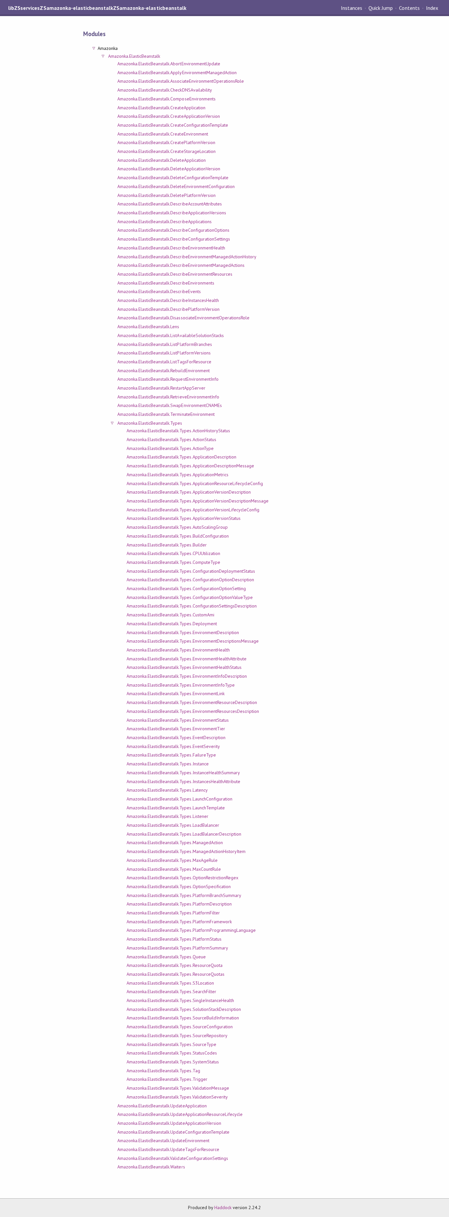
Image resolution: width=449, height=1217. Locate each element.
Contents (409, 8)
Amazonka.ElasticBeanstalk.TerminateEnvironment (166, 414)
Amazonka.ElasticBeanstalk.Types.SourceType (171, 1044)
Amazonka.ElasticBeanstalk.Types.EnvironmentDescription (183, 632)
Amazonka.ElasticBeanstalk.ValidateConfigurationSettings (172, 1158)
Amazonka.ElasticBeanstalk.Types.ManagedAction (175, 842)
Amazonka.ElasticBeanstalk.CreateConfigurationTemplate (172, 125)
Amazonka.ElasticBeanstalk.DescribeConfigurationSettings (173, 239)
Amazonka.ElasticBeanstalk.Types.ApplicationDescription (181, 457)
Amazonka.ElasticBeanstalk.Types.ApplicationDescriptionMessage (190, 466)
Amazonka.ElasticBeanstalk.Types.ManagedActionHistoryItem (186, 851)
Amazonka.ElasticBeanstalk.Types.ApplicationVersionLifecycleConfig (193, 510)
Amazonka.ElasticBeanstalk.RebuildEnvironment (163, 371)
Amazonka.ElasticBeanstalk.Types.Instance (168, 764)
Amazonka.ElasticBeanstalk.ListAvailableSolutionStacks (170, 335)
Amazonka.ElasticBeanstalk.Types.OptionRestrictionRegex (182, 878)
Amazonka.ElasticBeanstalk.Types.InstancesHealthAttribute (183, 781)
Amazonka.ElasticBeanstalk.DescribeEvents (159, 291)
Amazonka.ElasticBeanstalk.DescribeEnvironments (165, 283)
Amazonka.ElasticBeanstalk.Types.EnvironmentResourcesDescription (193, 711)
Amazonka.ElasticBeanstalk (134, 56)
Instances (351, 8)
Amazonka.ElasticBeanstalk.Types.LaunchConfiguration (179, 799)
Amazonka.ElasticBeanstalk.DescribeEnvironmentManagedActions (181, 265)
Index (432, 8)
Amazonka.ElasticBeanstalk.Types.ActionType (170, 448)
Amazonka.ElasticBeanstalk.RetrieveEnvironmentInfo (168, 397)
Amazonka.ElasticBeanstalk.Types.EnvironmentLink (176, 693)
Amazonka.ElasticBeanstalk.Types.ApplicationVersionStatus (184, 518)
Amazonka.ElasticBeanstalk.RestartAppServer (161, 388)
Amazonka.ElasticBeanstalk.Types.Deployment (172, 624)
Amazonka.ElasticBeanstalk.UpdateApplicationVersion (169, 1123)
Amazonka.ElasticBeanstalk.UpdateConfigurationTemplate (173, 1132)
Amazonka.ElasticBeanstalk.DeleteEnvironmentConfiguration (176, 186)
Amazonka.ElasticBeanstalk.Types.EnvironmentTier (176, 729)
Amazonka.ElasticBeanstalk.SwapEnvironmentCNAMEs (169, 405)
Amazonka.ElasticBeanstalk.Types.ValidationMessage (178, 1088)
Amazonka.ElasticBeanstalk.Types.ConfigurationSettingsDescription (192, 606)
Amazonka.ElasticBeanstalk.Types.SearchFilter (171, 991)
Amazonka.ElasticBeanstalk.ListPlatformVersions (164, 353)
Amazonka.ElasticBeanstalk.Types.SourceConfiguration (180, 1027)
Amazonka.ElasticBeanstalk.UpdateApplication (162, 1106)
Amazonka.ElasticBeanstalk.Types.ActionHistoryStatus (178, 431)
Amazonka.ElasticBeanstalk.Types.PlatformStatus (174, 939)
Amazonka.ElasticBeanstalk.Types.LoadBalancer (173, 825)
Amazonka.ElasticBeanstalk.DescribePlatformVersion (168, 309)
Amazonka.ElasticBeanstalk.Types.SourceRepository (177, 1035)
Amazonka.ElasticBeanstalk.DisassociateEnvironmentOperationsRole (183, 318)
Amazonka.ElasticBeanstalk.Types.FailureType (171, 755)
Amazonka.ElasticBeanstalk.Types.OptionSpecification (179, 886)
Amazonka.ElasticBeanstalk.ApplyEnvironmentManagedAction (177, 72)
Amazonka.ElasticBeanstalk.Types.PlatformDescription (179, 904)
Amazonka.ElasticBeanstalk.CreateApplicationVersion (168, 116)
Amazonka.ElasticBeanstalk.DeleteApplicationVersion (168, 169)
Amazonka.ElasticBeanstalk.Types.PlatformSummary (177, 948)
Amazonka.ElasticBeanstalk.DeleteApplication (161, 160)
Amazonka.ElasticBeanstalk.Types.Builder (167, 545)
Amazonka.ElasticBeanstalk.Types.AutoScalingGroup (177, 527)
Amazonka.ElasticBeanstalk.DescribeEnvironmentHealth (171, 248)
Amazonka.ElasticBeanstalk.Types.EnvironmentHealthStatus (184, 667)
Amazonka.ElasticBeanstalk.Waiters (151, 1167)
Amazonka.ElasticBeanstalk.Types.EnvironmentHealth (178, 650)
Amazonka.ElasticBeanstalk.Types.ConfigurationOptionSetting (186, 588)
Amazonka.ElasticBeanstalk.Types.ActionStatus (171, 439)
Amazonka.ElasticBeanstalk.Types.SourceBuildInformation (183, 1018)
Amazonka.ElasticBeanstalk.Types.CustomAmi (170, 615)
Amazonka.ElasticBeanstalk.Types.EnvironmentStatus (178, 720)
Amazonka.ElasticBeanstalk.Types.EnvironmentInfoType (181, 685)
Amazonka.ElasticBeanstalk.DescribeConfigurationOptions (173, 230)
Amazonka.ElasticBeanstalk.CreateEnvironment (162, 134)
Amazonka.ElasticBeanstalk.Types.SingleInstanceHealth (180, 1000)
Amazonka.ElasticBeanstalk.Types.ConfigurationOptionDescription (190, 580)
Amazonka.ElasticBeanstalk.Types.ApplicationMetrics (177, 475)
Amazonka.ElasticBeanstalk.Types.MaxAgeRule (172, 860)
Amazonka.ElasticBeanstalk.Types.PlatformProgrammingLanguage (191, 930)
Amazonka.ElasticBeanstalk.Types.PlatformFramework (179, 922)
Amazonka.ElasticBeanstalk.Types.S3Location (170, 983)
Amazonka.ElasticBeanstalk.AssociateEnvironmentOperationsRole (180, 81)
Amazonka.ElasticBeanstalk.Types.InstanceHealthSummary (183, 773)
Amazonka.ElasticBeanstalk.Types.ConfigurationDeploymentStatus (191, 571)
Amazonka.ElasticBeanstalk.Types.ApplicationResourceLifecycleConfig (195, 483)
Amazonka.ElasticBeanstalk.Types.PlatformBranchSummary (184, 895)
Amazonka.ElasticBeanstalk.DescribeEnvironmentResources (174, 274)
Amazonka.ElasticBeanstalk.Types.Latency (167, 790)
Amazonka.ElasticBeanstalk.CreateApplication (161, 108)
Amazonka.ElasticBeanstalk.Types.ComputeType (173, 562)
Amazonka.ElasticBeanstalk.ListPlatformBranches (164, 344)
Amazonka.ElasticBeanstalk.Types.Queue (166, 957)
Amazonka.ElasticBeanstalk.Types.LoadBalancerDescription (184, 834)
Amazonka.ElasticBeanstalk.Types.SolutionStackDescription (184, 1009)
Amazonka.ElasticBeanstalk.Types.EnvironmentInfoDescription (187, 676)
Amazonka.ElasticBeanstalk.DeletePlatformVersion (166, 195)
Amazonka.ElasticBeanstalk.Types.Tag (163, 1071)
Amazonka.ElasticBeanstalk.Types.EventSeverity (173, 746)
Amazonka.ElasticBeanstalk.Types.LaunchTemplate (176, 808)
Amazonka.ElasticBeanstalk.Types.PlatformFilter (173, 913)
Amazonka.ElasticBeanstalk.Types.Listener (167, 816)
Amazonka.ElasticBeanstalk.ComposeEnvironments (166, 99)
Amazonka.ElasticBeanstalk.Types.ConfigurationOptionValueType (190, 597)
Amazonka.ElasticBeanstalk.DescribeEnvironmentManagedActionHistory (187, 257)
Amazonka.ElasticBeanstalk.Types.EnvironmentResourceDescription (192, 702)
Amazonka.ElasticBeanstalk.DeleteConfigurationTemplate (172, 178)
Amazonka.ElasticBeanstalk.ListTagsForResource (164, 362)
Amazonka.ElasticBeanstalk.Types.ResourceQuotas (176, 974)
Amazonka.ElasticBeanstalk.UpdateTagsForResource (168, 1149)
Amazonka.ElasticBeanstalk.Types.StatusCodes (172, 1053)
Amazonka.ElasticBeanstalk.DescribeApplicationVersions (171, 213)
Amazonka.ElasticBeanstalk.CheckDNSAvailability (164, 90)
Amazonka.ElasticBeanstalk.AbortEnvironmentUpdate (168, 64)
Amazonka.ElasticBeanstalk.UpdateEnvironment (163, 1140)
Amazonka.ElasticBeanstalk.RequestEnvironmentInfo (168, 379)
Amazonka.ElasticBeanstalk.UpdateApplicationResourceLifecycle (180, 1114)
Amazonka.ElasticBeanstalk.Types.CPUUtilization (173, 553)
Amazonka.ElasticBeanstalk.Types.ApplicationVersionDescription (189, 492)
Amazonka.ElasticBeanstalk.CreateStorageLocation (166, 151)
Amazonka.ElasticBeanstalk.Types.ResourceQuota (175, 965)
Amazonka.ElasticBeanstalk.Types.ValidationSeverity (177, 1097)
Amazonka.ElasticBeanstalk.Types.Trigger (167, 1079)
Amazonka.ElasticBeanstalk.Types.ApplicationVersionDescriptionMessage (198, 501)
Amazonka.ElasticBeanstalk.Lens (148, 327)
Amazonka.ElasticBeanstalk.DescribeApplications (164, 221)
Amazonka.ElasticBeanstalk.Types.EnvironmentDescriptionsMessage (193, 641)
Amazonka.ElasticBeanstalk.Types (149, 423)
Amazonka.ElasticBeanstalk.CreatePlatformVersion (166, 142)
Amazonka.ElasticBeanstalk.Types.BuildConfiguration (178, 536)
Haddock (222, 1207)
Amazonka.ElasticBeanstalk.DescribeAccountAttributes (169, 204)
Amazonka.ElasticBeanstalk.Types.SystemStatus (173, 1062)
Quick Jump (380, 8)
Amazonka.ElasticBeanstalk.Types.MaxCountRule (174, 869)
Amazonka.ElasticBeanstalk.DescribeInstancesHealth (168, 300)
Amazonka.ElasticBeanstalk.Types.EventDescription (176, 737)
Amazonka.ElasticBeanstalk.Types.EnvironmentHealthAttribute (187, 659)
